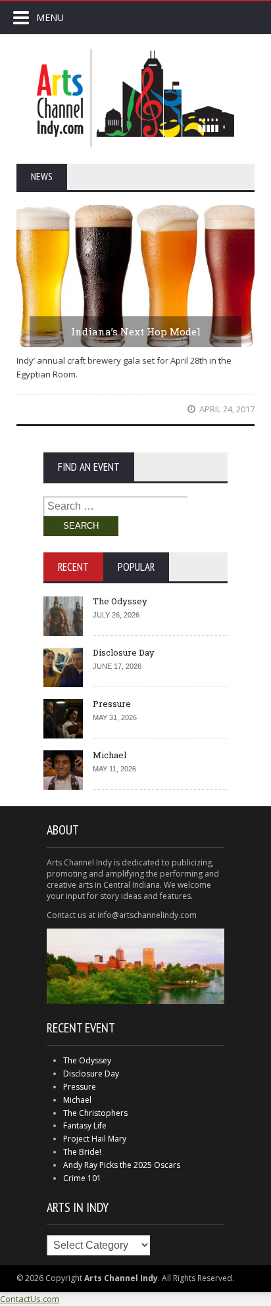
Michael (109, 755)
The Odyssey (120, 601)
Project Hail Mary (94, 1138)
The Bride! (82, 1151)
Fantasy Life (85, 1125)
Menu (50, 17)
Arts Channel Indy (135, 98)
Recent (73, 567)
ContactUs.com (29, 1299)
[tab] (73, 566)
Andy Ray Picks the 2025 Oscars (121, 1165)
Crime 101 (82, 1178)
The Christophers (95, 1113)
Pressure (112, 704)
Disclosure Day (124, 652)
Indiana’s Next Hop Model (136, 331)
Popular (136, 567)
